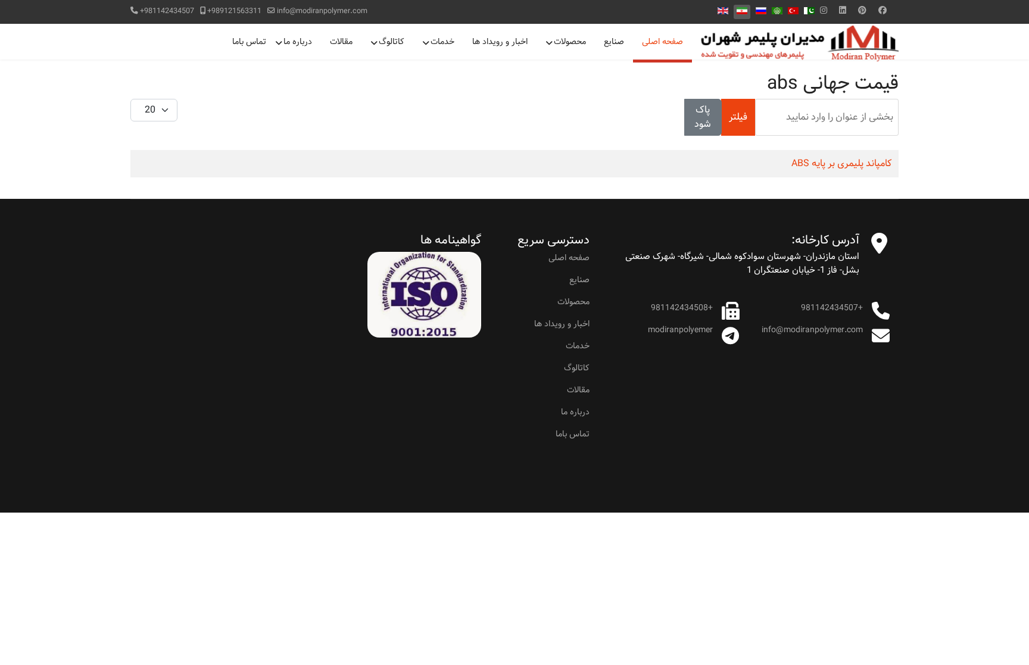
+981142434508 (682, 308)
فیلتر (738, 117)
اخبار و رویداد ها (500, 42)
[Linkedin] (842, 11)
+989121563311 (234, 11)
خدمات (442, 42)
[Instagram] (823, 11)
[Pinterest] (862, 11)
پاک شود (702, 117)
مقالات (341, 42)
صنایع (614, 42)
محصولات (570, 42)
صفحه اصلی (662, 42)
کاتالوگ (391, 42)
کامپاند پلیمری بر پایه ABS (841, 163)
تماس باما (249, 42)
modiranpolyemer (680, 330)
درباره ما (297, 42)
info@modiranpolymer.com (322, 11)
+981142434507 (167, 11)
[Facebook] (882, 11)
